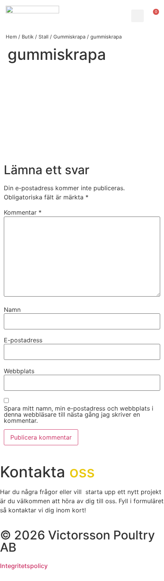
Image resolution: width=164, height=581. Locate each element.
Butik (28, 37)
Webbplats (19, 371)
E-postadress (23, 340)
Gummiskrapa (69, 37)
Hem (11, 37)
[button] (137, 16)
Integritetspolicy (24, 566)
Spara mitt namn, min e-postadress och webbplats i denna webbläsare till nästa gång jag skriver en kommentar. (78, 414)
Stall (43, 37)
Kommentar (23, 212)
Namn (12, 310)
